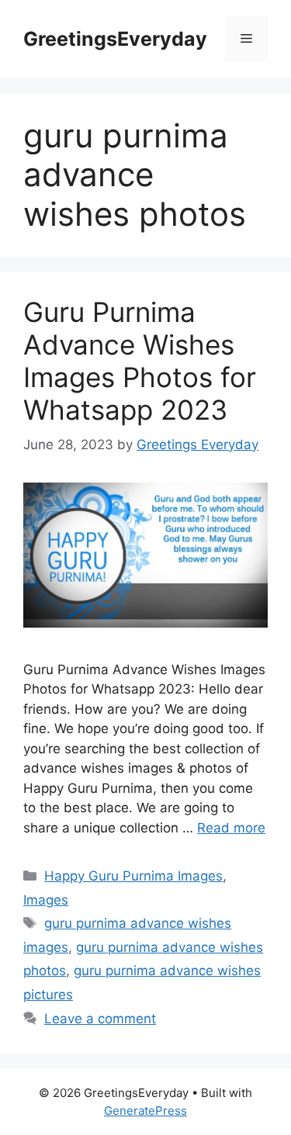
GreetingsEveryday (115, 38)
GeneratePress (145, 1110)
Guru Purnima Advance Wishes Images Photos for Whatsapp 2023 (139, 361)
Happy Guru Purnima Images (133, 876)
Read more (231, 828)
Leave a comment (100, 1018)
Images (45, 900)
